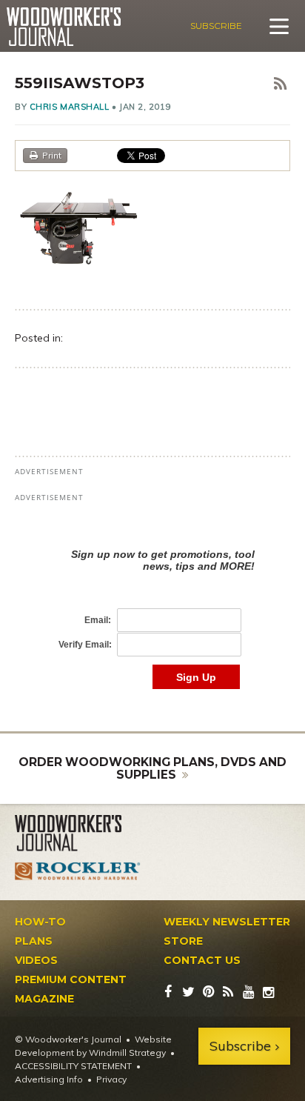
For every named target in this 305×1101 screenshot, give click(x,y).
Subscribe (216, 25)
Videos (36, 960)
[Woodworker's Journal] (78, 833)
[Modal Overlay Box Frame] (152, 603)
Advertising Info (49, 1079)
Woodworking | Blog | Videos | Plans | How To (63, 26)
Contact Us (202, 960)
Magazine (44, 998)
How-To (40, 921)
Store (183, 941)
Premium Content (71, 979)
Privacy (111, 1079)
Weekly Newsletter (227, 921)
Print (51, 155)
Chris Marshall (70, 107)
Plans (34, 941)
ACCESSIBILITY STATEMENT (73, 1065)
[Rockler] (78, 870)
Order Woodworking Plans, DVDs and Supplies (152, 768)
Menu (279, 26)
